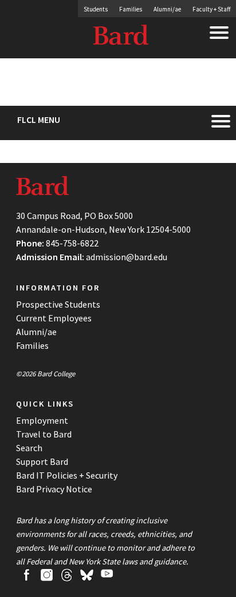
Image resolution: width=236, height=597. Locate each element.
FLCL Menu (38, 119)
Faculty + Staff (211, 9)
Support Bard (42, 461)
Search (29, 447)
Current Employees (54, 318)
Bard (121, 37)
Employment (42, 420)
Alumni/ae (167, 9)
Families (130, 9)
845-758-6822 (72, 243)
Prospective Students (58, 304)
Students (96, 9)
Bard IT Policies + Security (66, 475)
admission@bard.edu (126, 256)
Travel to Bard (44, 434)
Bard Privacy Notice (54, 489)
